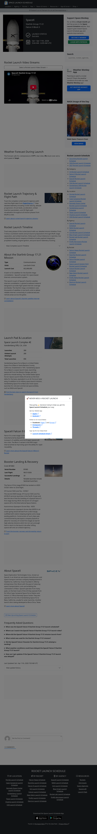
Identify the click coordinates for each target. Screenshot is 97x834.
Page (43, 423)
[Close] (69, 398)
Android (35, 416)
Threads (35, 427)
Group (52, 423)
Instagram (36, 425)
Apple (34, 414)
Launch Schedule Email (41, 434)
